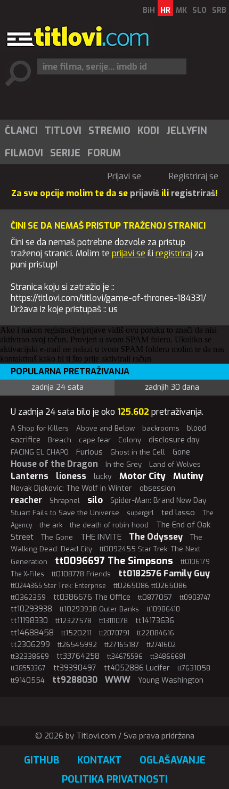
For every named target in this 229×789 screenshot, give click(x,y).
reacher (26, 500)
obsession (157, 488)
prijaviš (144, 193)
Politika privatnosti (115, 779)
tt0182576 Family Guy (164, 573)
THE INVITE (100, 537)
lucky (103, 477)
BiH (149, 10)
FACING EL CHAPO (40, 452)
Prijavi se (124, 176)
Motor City (142, 476)
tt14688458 (32, 632)
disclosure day (174, 440)
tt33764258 (78, 656)
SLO (199, 10)
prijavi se (128, 253)
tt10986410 (163, 609)
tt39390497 (74, 668)
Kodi (148, 130)
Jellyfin (186, 130)
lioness (71, 476)
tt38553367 (28, 668)
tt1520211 (76, 632)
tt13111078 (113, 621)
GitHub (41, 760)
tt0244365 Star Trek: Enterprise (58, 586)
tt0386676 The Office (91, 597)
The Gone (57, 537)
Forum (104, 153)
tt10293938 (31, 609)
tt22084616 (155, 632)
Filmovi (24, 153)
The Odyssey (156, 536)
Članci (21, 130)
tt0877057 (155, 597)
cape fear (95, 439)
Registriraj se (193, 176)
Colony (129, 439)
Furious (89, 452)
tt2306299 (30, 645)
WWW (117, 679)
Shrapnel (65, 500)
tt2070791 (114, 633)
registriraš (193, 193)
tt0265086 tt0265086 (150, 585)
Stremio (109, 130)
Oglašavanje (173, 760)
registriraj (174, 253)
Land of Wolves (175, 464)
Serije (65, 153)
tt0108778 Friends (81, 573)
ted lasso (178, 512)
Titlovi (63, 130)
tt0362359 (28, 597)
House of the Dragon (54, 463)
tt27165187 (121, 644)
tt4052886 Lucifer (137, 668)
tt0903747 (195, 597)
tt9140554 (28, 680)
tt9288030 (74, 679)
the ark (50, 525)
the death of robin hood (109, 525)
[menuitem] (20, 131)
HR (165, 10)
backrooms (160, 428)
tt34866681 (167, 656)
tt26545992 (77, 644)
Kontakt (99, 760)
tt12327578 (73, 620)
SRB (219, 10)
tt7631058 (193, 668)
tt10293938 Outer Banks (99, 609)
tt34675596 (125, 656)
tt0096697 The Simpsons (114, 561)
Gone (181, 452)
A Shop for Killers (40, 428)
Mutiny (188, 476)
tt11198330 (29, 621)
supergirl (140, 513)
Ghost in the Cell (137, 452)
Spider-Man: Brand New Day (158, 501)
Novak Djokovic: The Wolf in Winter (71, 488)
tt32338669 (30, 656)
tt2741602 (161, 645)
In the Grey (123, 464)
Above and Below (105, 428)
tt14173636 (154, 621)
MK (181, 10)
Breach (59, 439)
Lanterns (29, 476)
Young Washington (170, 680)
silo (95, 500)
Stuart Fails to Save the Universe (65, 512)
